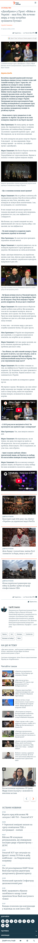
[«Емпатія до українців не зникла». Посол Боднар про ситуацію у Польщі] (8, 673)
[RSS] (32, 921)
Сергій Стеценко (6, 25)
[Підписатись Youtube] (15, 921)
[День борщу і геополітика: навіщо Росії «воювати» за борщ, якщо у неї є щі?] (19, 537)
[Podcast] (3, 925)
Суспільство (6, 8)
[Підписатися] (7, 925)
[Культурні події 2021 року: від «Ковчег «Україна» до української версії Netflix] (19, 505)
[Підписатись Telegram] (28, 921)
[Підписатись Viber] (24, 921)
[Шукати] (34, 940)
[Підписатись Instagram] (20, 921)
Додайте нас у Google (8, 940)
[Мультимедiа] (20, 940)
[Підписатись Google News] (7, 921)
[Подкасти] (27, 940)
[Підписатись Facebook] (3, 921)
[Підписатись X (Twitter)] (11, 921)
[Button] (16, 33)
